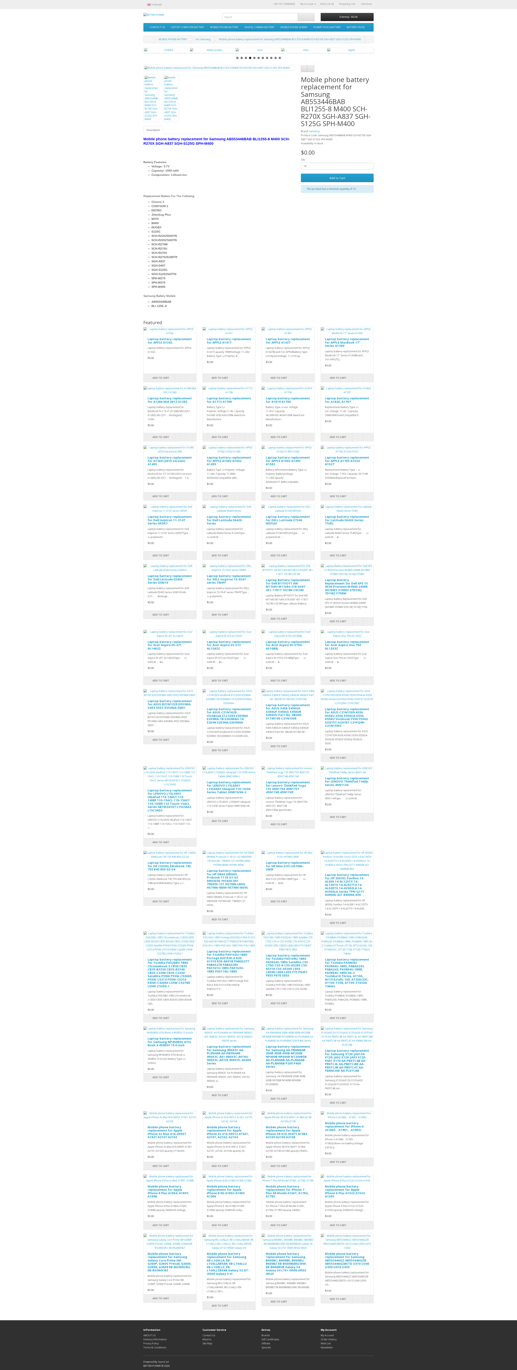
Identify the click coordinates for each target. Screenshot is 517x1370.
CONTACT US (157, 27)
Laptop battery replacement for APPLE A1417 (229, 340)
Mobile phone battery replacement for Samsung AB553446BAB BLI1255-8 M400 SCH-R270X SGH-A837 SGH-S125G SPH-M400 (290, 39)
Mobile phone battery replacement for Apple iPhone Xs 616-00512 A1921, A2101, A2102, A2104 (228, 1132)
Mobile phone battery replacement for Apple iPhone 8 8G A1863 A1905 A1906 (226, 1191)
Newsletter (327, 1347)
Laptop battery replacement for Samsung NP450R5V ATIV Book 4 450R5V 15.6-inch (170, 1041)
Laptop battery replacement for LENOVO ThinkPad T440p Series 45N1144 (347, 781)
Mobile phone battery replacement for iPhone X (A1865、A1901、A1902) (344, 1126)
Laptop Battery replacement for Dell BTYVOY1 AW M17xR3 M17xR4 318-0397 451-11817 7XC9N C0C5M (288, 585)
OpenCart (163, 1362)
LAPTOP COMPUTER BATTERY (187, 27)
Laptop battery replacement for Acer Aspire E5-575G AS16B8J (288, 645)
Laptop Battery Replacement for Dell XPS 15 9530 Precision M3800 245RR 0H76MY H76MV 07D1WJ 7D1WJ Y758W (346, 586)
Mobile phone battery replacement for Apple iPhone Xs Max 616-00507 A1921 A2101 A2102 (167, 1132)
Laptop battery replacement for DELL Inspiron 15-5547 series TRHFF (229, 579)
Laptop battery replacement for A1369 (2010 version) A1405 (170, 460)
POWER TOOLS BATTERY (327, 27)
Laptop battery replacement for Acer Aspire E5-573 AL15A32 (229, 645)
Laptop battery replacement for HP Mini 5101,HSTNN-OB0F (288, 866)
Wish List (326, 1343)
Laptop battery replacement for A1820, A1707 (347, 400)
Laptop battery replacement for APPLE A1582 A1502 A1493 (229, 460)
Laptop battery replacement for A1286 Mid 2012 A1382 (170, 400)
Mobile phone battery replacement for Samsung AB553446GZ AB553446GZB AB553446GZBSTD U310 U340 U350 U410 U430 (347, 1260)
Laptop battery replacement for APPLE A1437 (288, 340)
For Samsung (203, 39)
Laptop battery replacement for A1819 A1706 (288, 400)
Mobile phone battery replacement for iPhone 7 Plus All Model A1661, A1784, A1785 (287, 1191)
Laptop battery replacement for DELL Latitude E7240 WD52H (288, 520)
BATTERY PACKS (356, 27)
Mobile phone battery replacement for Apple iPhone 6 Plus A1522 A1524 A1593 (345, 1191)
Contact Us (209, 1335)
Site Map (207, 1343)
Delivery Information (155, 1339)
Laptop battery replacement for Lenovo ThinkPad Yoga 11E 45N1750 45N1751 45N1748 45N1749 (288, 787)
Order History (329, 1339)
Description (153, 130)
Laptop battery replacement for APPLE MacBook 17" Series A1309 (347, 342)
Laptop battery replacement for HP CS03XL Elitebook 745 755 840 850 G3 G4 (170, 866)
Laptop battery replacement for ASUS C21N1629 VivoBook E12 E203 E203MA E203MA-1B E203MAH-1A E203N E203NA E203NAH (229, 715)
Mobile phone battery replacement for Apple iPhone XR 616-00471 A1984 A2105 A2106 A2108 (286, 1132)
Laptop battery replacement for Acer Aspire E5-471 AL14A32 (170, 645)
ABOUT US (149, 1335)
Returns (207, 1339)
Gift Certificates (270, 1339)
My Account (327, 1335)
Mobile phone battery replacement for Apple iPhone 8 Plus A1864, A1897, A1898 (168, 1191)
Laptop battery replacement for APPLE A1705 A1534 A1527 (347, 460)
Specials (266, 1347)
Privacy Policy (151, 1343)
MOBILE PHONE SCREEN (294, 27)
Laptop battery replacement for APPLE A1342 (170, 340)
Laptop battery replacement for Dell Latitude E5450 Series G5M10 (170, 579)
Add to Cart (337, 178)
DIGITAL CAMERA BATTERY (259, 27)
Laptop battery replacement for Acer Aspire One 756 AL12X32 (347, 645)
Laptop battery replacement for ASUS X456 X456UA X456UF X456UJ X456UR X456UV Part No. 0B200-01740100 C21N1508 (288, 711)
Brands (266, 1335)
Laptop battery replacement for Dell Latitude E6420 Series (229, 520)
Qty (303, 159)
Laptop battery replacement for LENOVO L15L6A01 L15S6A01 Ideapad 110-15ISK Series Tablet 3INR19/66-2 (229, 787)
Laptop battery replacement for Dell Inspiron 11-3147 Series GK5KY (170, 520)
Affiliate (266, 1343)
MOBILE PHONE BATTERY (224, 27)
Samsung (314, 131)
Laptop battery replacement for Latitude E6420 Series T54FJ (347, 520)
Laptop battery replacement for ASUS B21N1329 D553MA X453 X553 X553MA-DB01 (170, 704)
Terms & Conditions (154, 1347)
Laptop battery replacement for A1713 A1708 (229, 400)
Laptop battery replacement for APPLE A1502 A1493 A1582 (288, 460)
